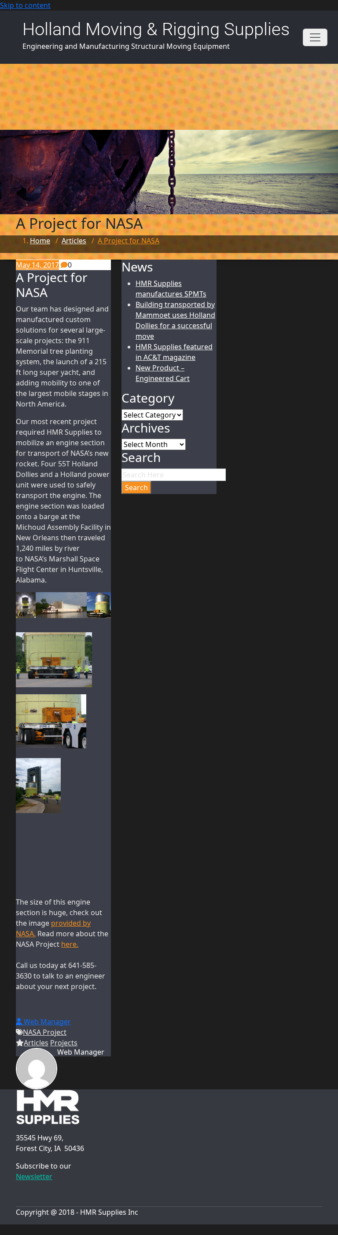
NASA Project (44, 1032)
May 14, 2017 (37, 265)
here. (69, 944)
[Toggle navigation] (315, 37)
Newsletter (34, 1176)
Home (40, 241)
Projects (63, 1043)
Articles (74, 241)
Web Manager (46, 1021)
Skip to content (25, 5)
